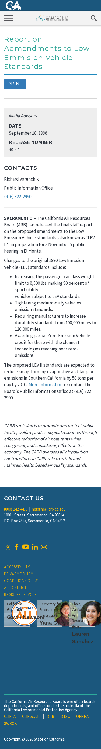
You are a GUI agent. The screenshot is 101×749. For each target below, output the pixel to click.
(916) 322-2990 (17, 197)
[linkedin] (34, 547)
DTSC (65, 716)
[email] (43, 547)
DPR (50, 716)
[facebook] (16, 547)
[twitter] (8, 547)
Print (15, 84)
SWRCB (10, 723)
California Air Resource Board (52, 17)
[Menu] (9, 18)
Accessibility (17, 566)
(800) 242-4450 (15, 509)
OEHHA (82, 716)
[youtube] (25, 547)
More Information (45, 384)
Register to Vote (20, 594)
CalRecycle (31, 716)
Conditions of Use (22, 580)
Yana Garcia (54, 623)
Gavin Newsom (25, 617)
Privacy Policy (18, 573)
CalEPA (10, 716)
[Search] (93, 18)
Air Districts (16, 587)
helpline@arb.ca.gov (48, 509)
